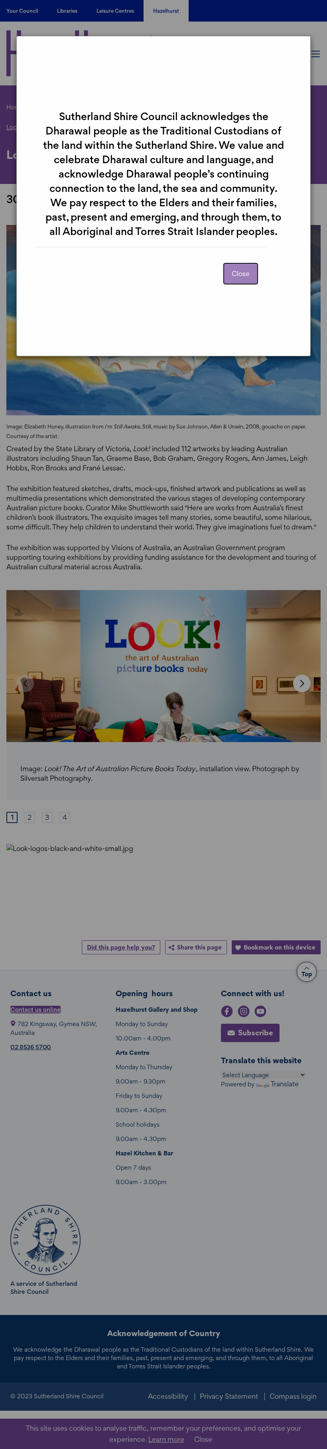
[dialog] (163, 724)
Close (241, 273)
